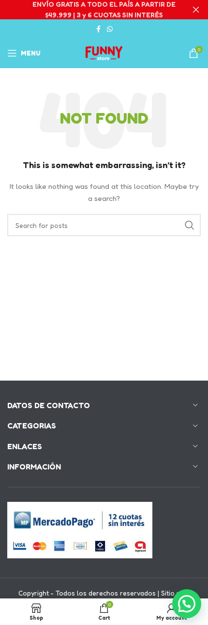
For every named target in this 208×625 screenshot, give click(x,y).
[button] (186, 603)
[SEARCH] (189, 225)
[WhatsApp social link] (110, 29)
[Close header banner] (196, 9)
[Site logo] (104, 52)
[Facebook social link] (98, 29)
